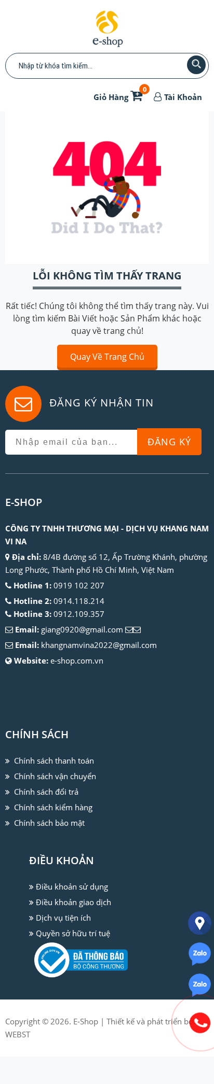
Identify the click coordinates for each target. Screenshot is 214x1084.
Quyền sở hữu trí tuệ (73, 933)
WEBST (17, 1034)
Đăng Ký (169, 441)
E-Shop (85, 1021)
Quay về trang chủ (107, 356)
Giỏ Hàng (119, 97)
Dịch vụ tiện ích (63, 917)
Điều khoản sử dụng (72, 886)
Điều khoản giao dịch (73, 902)
